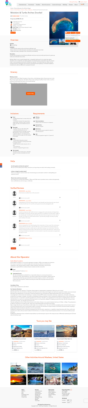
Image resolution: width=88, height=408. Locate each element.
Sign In (85, 2)
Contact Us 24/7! (65, 395)
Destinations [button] (22, 4)
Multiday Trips (37, 394)
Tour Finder (37, 400)
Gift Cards (37, 398)
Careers (49, 395)
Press (22, 392)
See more (13, 248)
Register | (82, 2)
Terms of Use (24, 395)
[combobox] (69, 402)
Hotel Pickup (37, 395)
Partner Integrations (52, 392)
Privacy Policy (24, 397)
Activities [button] (30, 4)
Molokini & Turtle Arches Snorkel (40, 10)
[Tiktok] (66, 398)
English (68, 402)
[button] (1, 164)
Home (12, 10)
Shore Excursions (46, 4)
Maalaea (30, 10)
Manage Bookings (38, 397)
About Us (23, 391)
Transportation (38, 392)
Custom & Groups (56, 4)
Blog (22, 393)
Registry (36, 399)
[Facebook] (62, 398)
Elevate (71, 4)
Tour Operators (51, 393)
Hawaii (23, 10)
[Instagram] (65, 398)
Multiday (65, 4)
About (76, 4)
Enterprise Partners (52, 394)
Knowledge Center (25, 394)
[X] (63, 398)
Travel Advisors (51, 391)
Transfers (38, 4)
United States (17, 10)
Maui (26, 10)
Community (50, 397)
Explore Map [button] (30, 93)
